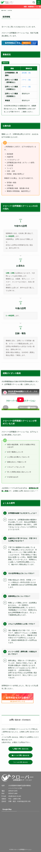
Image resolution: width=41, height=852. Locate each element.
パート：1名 (26, 80)
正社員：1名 (26, 73)
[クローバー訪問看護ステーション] (7, 2)
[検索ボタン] (33, 2)
